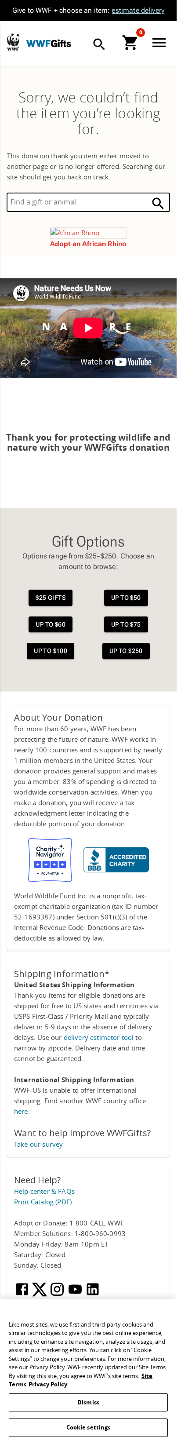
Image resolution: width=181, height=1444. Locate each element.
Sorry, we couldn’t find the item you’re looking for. (88, 114)
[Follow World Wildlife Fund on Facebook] (23, 1295)
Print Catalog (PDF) (43, 1202)
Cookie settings (88, 1427)
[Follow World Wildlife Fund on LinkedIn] (93, 1295)
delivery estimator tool (99, 1038)
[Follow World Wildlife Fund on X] (40, 1295)
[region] (88, 1371)
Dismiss (88, 1402)
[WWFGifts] (75, 44)
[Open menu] (161, 42)
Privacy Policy (48, 1384)
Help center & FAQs (44, 1192)
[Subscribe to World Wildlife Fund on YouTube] (76, 1295)
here (21, 1112)
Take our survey (38, 1145)
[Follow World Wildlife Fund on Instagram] (58, 1295)
